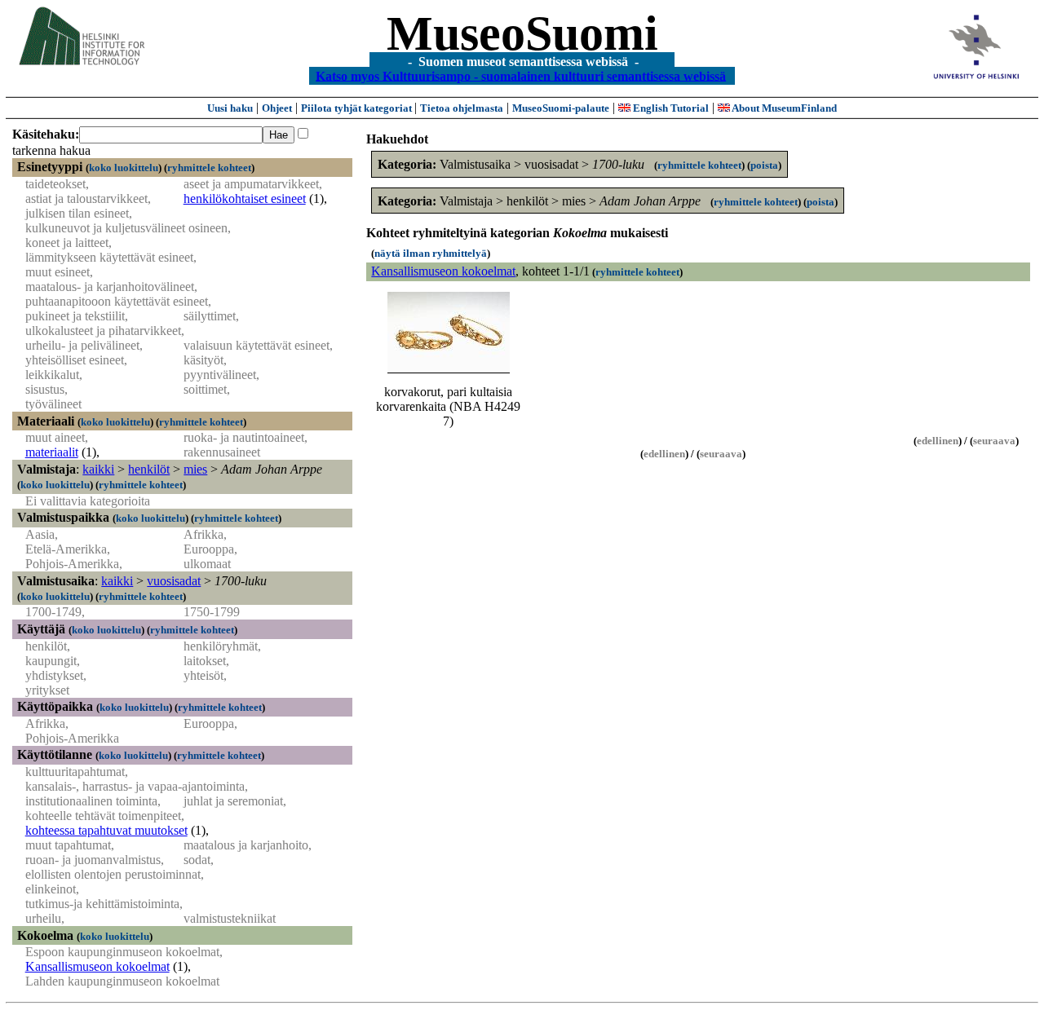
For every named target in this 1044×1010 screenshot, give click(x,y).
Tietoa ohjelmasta (461, 108)
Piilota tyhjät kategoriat (357, 108)
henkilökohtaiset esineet (245, 198)
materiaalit (51, 452)
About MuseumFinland (783, 108)
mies (195, 469)
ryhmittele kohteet (209, 167)
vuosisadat (174, 581)
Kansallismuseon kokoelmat (97, 966)
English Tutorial (669, 108)
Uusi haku (230, 108)
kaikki (98, 469)
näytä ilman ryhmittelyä (430, 253)
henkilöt (149, 469)
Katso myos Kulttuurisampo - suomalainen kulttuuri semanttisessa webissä (521, 75)
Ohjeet (277, 108)
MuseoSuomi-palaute (560, 108)
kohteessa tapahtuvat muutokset (106, 830)
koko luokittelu (123, 167)
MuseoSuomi (522, 33)
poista (764, 165)
